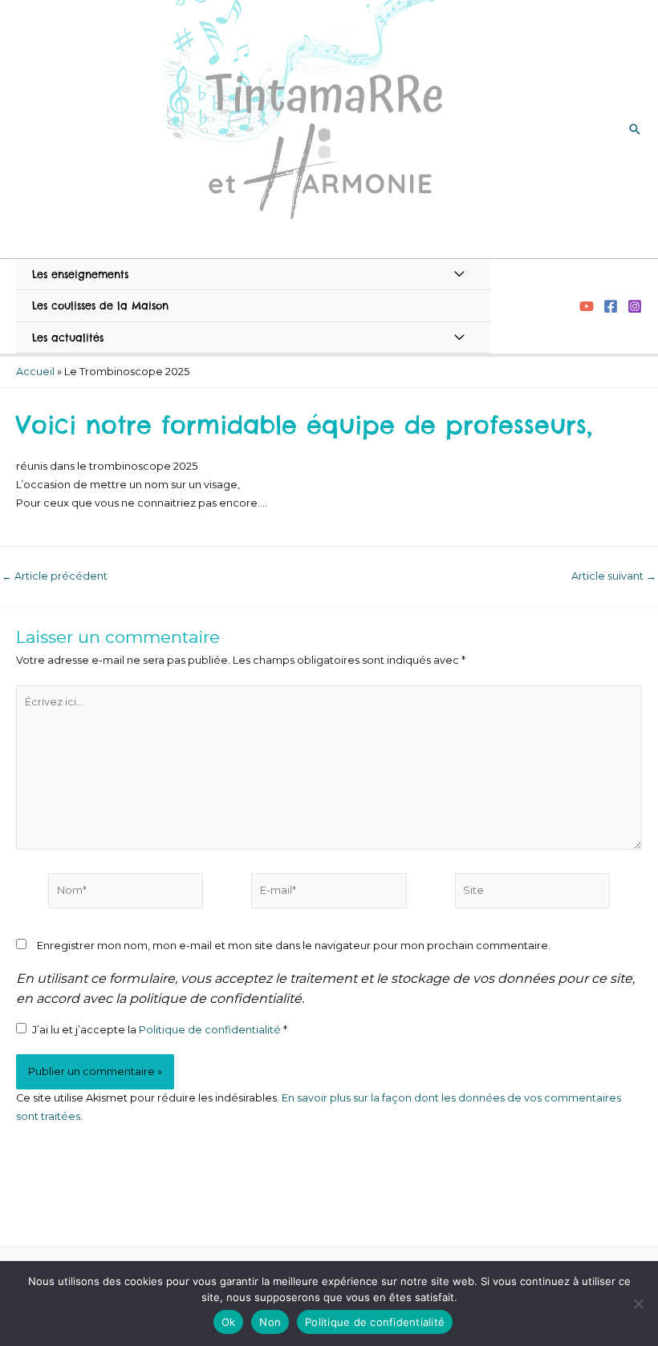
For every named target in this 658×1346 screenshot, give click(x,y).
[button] (635, 129)
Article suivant (613, 577)
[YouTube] (586, 306)
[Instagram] (635, 306)
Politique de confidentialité (211, 1030)
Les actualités (68, 337)
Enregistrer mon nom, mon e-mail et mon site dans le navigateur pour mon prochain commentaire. (293, 946)
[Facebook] (610, 306)
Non (270, 1322)
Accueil (35, 372)
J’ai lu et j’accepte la (159, 1030)
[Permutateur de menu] (459, 274)
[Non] (638, 1303)
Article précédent (55, 577)
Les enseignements (80, 274)
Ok (228, 1322)
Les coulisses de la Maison (100, 305)
